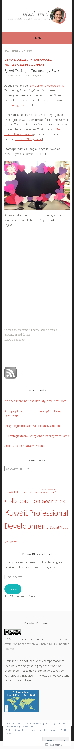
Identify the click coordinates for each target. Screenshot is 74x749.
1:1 (18, 492)
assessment (21, 330)
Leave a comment (14, 339)
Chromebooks (30, 492)
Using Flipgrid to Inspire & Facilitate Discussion (32, 426)
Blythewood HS (54, 85)
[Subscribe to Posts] (10, 378)
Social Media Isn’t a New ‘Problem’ (25, 446)
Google (45, 59)
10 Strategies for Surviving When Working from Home (36, 436)
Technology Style (15, 105)
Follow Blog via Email (37, 554)
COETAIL (50, 491)
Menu (39, 38)
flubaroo (34, 330)
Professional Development (24, 64)
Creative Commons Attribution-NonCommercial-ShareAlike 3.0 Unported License (36, 644)
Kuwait (16, 512)
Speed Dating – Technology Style (32, 71)
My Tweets (10, 542)
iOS (62, 501)
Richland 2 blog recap (28, 139)
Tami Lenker (35, 85)
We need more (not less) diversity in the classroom (35, 401)
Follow (13, 589)
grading (8, 334)
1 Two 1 (9, 59)
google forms (49, 330)
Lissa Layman (34, 75)
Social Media (59, 527)
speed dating (22, 334)
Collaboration (28, 59)
